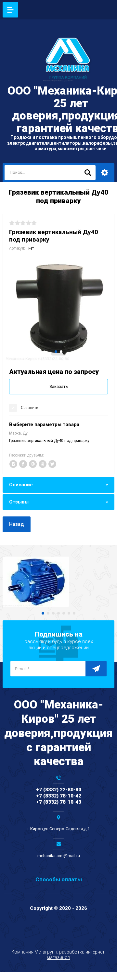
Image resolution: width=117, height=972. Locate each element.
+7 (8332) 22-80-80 (58, 790)
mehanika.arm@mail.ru (58, 855)
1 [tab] (56, 351)
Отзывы (19, 502)
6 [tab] (69, 613)
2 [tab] (61, 351)
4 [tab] (58, 613)
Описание (21, 485)
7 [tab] (74, 613)
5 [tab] (63, 613)
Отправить (96, 668)
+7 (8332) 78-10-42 (58, 796)
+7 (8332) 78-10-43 (58, 802)
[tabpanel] (58, 308)
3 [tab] (53, 613)
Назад (16, 524)
